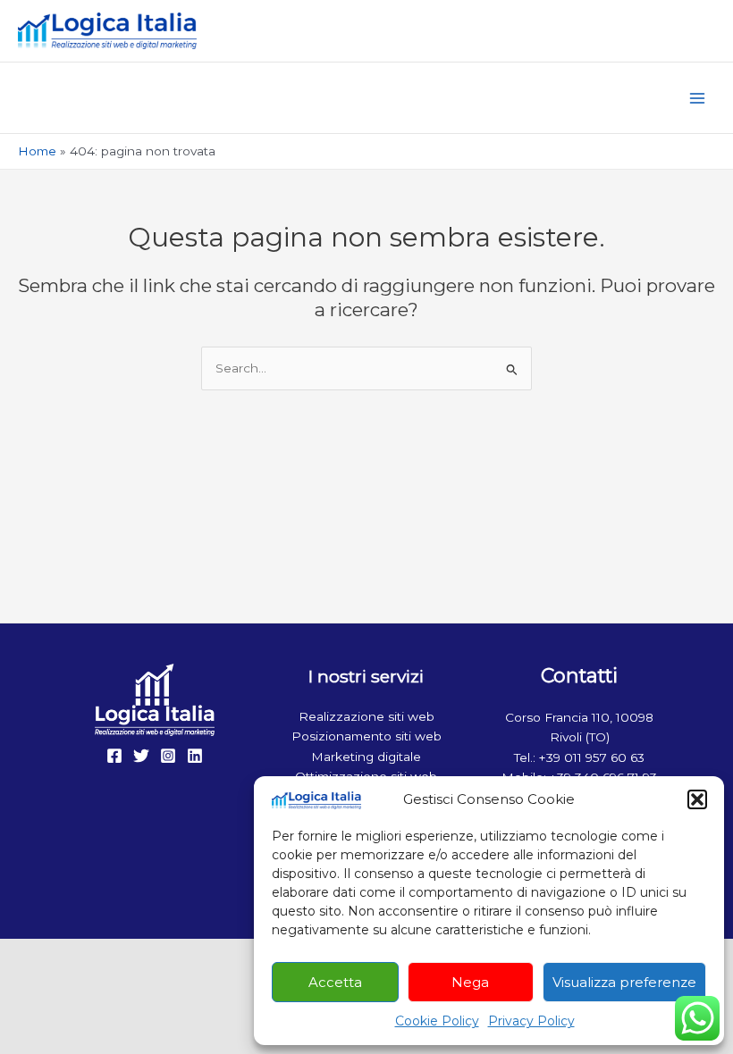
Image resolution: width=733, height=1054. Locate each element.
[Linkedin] (195, 756)
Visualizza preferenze (624, 982)
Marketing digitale (366, 756)
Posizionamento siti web (366, 736)
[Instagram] (168, 756)
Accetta (335, 982)
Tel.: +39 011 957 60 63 (579, 757)
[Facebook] (114, 756)
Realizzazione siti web (366, 716)
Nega (470, 982)
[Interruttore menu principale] (697, 97)
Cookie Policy (437, 1021)
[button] (697, 799)
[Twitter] (141, 756)
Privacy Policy (531, 1021)
